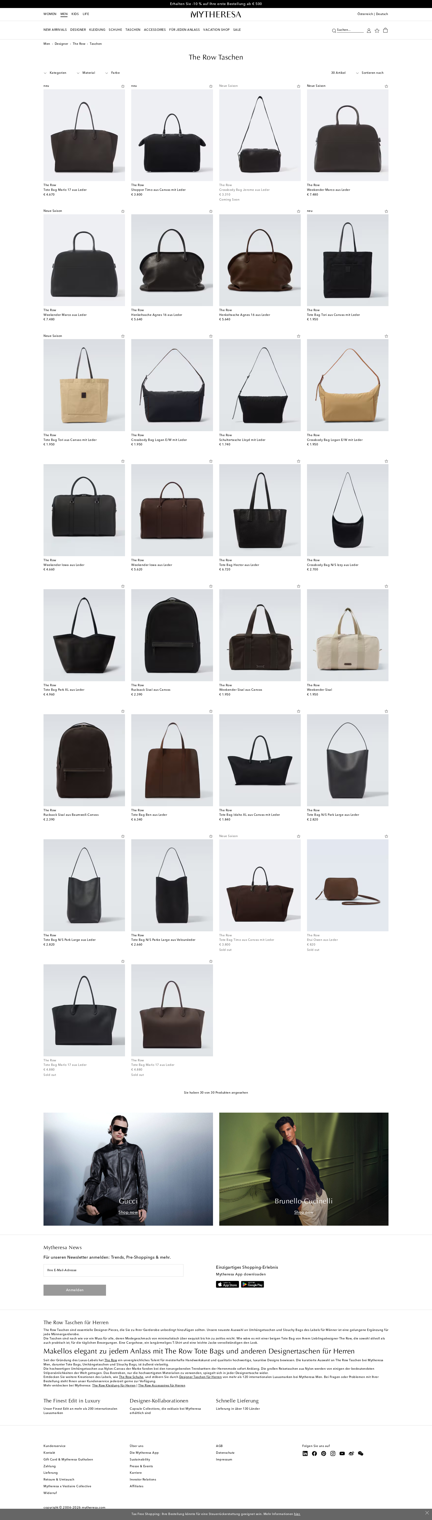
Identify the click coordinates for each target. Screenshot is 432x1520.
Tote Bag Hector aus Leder (239, 565)
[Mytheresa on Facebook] (315, 1453)
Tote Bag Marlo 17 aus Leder (65, 190)
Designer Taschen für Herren (200, 1377)
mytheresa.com (94, 1507)
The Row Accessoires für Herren (161, 1385)
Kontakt (49, 1452)
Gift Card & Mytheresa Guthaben (68, 1459)
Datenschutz (225, 1452)
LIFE (86, 14)
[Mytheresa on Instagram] (333, 1453)
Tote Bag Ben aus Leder (149, 815)
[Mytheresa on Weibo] (351, 1453)
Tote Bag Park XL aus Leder (64, 689)
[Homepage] (216, 14)
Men (64, 14)
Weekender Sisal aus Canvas (240, 689)
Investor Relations (143, 1479)
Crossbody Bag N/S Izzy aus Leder (332, 565)
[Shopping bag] (385, 30)
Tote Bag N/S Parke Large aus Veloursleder (163, 940)
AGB (219, 1446)
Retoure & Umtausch (59, 1479)
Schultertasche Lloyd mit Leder (242, 440)
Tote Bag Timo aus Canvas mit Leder (246, 940)
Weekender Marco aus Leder (328, 190)
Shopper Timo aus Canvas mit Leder (158, 190)
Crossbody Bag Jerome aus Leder (244, 190)
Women (50, 14)
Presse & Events (141, 1466)
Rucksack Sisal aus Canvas (150, 689)
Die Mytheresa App (144, 1452)
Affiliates (136, 1486)
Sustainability (140, 1459)
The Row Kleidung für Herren (114, 1385)
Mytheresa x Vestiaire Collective (67, 1486)
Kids (75, 14)
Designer (61, 44)
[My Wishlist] (377, 30)
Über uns (136, 1446)
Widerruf (50, 1493)
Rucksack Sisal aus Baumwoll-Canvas (71, 815)
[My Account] (369, 30)
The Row (79, 44)
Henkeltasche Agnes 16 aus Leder (156, 315)
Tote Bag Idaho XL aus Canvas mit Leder (249, 815)
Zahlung (50, 1466)
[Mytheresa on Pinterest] (324, 1453)
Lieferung (51, 1472)
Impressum (224, 1459)
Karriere (136, 1472)
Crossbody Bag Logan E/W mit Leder (159, 440)
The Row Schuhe (131, 1377)
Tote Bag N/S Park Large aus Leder (333, 815)
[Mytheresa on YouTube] (342, 1453)
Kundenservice (55, 1446)
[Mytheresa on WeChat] (361, 1453)
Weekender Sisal (319, 689)
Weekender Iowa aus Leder (64, 565)
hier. (297, 1514)
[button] (334, 30)
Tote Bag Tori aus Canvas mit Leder (333, 315)
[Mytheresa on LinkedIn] (305, 1453)
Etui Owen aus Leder (322, 940)
